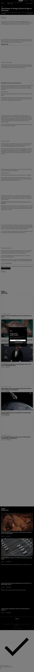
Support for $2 (18, 340)
